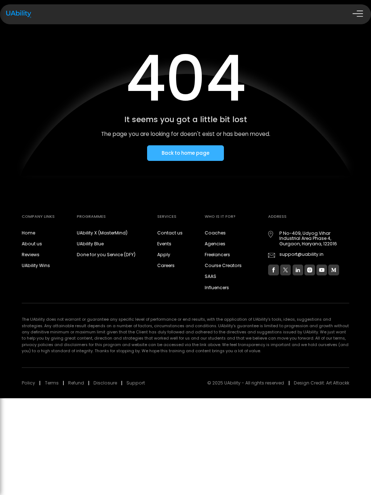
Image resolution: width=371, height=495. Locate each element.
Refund (76, 383)
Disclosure (105, 383)
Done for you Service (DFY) (106, 254)
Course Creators (223, 265)
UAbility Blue (90, 244)
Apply (163, 254)
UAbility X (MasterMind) (102, 233)
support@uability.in (301, 254)
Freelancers (217, 254)
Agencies (215, 244)
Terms (52, 383)
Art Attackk (337, 383)
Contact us (170, 233)
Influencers (217, 287)
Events (164, 244)
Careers (166, 265)
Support (135, 383)
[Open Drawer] (357, 14)
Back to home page (185, 153)
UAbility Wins (36, 265)
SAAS (210, 276)
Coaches (215, 233)
